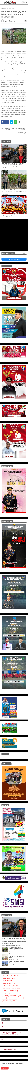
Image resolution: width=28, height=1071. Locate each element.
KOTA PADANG (16, 985)
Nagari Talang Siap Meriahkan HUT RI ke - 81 (13, 215)
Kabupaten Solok (13, 990)
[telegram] (2, 1027)
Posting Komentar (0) (14, 259)
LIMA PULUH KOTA (13, 995)
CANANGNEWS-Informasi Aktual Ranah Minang (11, 1033)
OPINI (4, 998)
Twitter (11, 122)
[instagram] (2, 1025)
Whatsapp (15, 122)
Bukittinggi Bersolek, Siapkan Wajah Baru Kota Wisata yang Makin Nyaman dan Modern (17, 963)
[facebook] (2, 1022)
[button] (26, 2)
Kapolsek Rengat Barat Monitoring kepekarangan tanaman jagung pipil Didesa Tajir (13, 191)
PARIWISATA (20, 998)
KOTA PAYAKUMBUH (16, 988)
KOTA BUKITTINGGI (7, 985)
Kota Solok (5, 995)
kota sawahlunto (7, 1003)
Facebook (6, 122)
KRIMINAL (5, 990)
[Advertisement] (14, 235)
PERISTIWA (5, 1000)
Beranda (3, 7)
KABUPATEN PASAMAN (7, 980)
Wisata (14, 1000)
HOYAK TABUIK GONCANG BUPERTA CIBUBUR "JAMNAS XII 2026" (16, 956)
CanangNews (6, 975)
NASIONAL (21, 995)
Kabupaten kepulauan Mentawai (10, 993)
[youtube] (2, 1024)
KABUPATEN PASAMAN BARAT (9, 983)
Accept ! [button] (5, 1068)
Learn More (10, 1065)
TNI (10, 1000)
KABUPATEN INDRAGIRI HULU (9, 978)
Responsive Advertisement (9, 1049)
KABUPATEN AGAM (15, 975)
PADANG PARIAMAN (11, 998)
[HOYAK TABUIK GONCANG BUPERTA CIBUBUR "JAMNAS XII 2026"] (5, 957)
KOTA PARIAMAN (6, 988)
